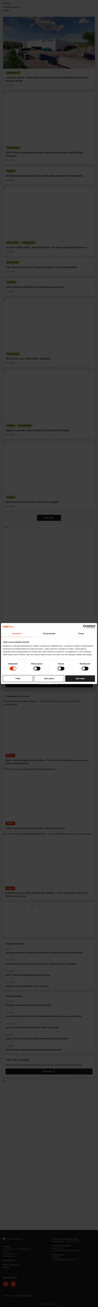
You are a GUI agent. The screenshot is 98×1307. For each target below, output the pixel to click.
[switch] (37, 668)
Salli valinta (49, 678)
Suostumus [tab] (17, 634)
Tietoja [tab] (81, 634)
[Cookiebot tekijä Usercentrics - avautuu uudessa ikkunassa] (84, 626)
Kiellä (18, 678)
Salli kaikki (80, 678)
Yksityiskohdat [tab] (49, 634)
